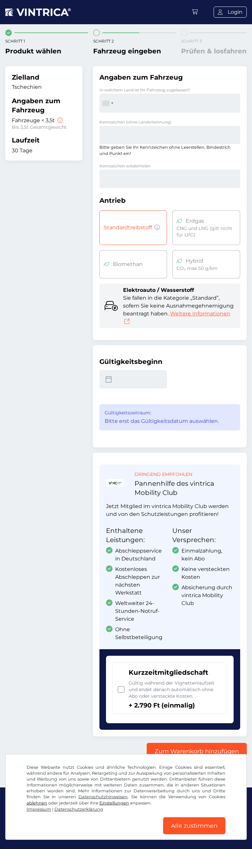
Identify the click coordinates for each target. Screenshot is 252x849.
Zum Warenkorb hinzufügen (197, 751)
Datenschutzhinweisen (103, 796)
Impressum (39, 809)
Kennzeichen (135, 122)
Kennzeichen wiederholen (125, 165)
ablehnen (37, 803)
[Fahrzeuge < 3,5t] (59, 120)
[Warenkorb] (195, 12)
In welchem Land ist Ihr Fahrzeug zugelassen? (144, 89)
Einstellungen (114, 803)
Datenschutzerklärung (78, 809)
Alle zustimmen (194, 825)
